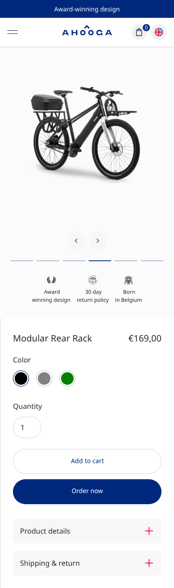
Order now (87, 491)
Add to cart (87, 460)
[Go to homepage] (87, 32)
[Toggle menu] (12, 32)
